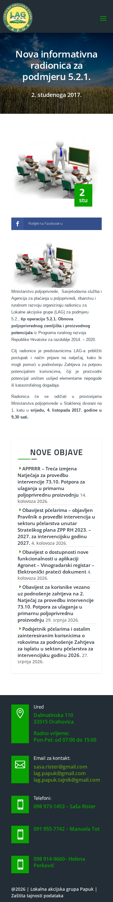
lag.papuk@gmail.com (60, 773)
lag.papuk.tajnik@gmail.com (67, 779)
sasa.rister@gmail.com (60, 766)
